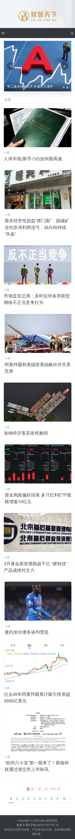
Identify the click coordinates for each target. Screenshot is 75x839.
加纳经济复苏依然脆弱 (26, 433)
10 (64, 798)
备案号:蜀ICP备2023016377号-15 (37, 825)
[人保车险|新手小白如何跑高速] (37, 146)
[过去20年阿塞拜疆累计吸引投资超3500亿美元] (37, 681)
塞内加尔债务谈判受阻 (27, 632)
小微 (6, 152)
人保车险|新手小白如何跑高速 (33, 158)
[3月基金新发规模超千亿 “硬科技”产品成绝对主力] (37, 551)
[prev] (10, 66)
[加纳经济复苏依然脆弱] (37, 420)
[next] (64, 66)
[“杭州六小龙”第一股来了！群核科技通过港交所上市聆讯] (38, 750)
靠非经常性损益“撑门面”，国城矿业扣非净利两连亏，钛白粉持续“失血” (37, 227)
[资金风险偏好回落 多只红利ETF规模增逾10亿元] (38, 482)
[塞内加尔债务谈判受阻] (38, 619)
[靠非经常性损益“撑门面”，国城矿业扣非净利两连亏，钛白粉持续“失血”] (38, 208)
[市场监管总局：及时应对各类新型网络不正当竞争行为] (37, 283)
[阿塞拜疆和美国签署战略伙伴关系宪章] (38, 352)
